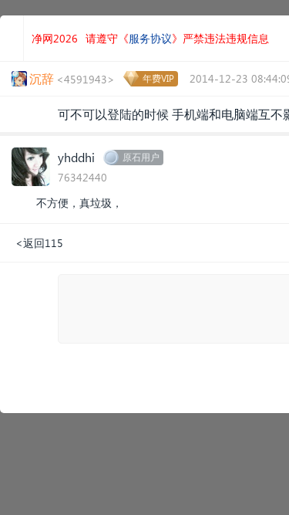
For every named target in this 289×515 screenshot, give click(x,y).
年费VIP (158, 78)
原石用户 (141, 157)
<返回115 (39, 242)
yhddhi (76, 157)
